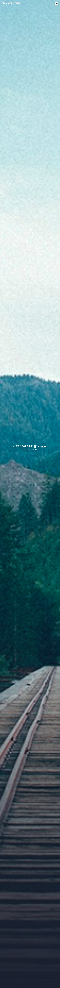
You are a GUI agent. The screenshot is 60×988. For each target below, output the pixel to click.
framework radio (11, 3)
